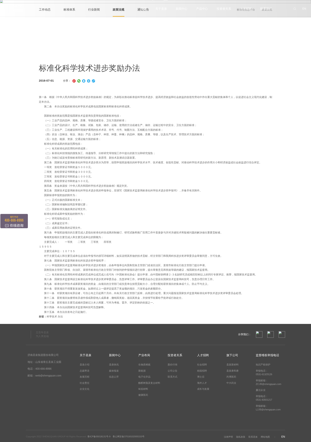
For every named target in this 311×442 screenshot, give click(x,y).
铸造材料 (143, 389)
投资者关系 (224, 8)
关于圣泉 (161, 8)
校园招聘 (202, 370)
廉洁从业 (260, 390)
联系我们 (266, 8)
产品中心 (202, 8)
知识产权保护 (263, 364)
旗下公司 (232, 355)
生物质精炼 (144, 364)
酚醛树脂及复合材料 (149, 382)
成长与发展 (203, 389)
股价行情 (172, 364)
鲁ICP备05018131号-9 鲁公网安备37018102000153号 (115, 436)
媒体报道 (114, 370)
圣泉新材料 (232, 364)
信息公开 (114, 376)
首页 (144, 8)
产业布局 (144, 355)
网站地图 (265, 437)
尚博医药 (231, 376)
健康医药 (143, 395)
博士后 (200, 376)
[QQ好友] (83, 81)
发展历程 (84, 376)
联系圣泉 (253, 437)
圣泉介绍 (84, 364)
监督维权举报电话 (267, 355)
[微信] (79, 81)
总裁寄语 (84, 370)
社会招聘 (202, 364)
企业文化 (84, 389)
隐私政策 (240, 437)
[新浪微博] (74, 81)
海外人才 (202, 382)
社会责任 (84, 382)
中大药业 (231, 382)
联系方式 (172, 376)
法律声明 (228, 437)
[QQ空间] (88, 81)
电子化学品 (144, 376)
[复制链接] (93, 81)
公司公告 (172, 370)
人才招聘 (246, 8)
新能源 (142, 370)
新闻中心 (181, 8)
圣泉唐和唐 (232, 370)
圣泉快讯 (114, 364)
